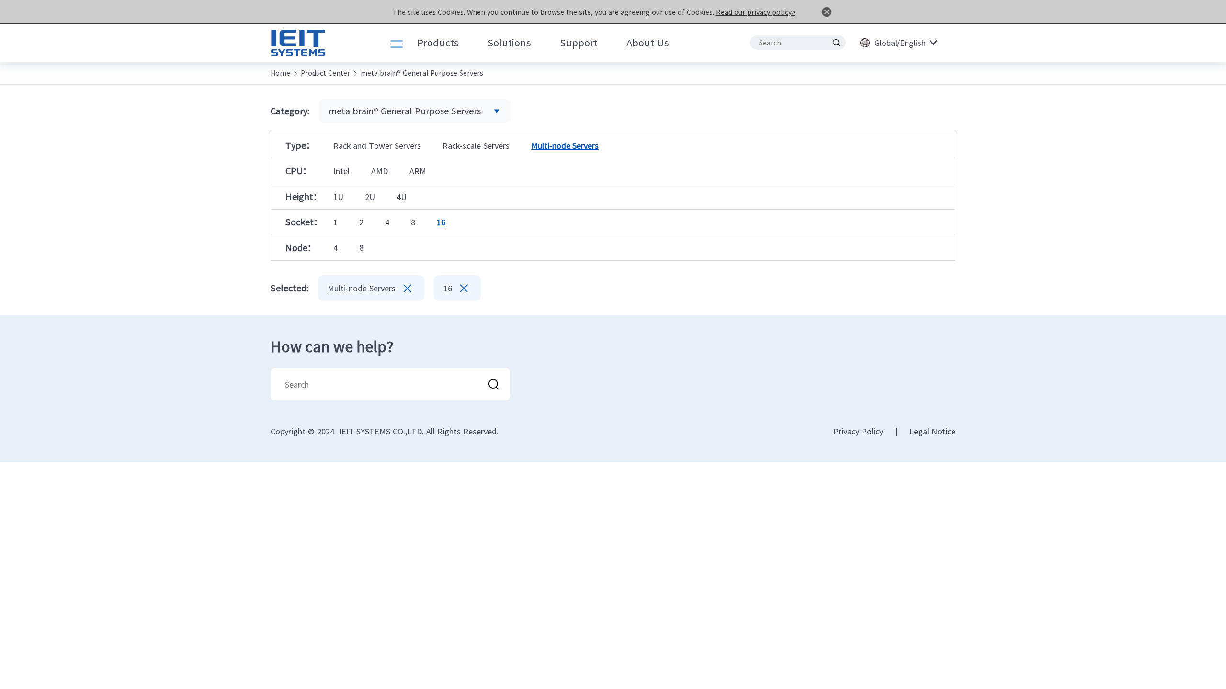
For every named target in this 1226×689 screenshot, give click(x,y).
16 (441, 222)
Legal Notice (932, 431)
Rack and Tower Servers (377, 145)
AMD (379, 171)
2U (370, 196)
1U (338, 196)
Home (280, 73)
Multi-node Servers (565, 145)
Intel (341, 171)
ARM (417, 171)
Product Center (325, 73)
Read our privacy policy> (755, 12)
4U (402, 196)
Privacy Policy (858, 431)
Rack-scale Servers (476, 145)
